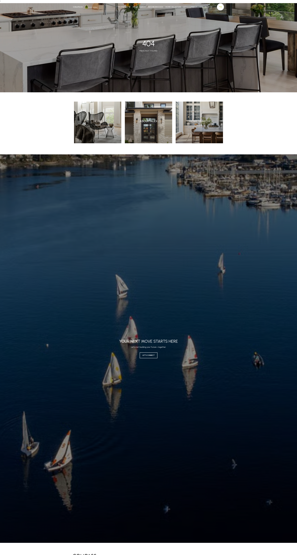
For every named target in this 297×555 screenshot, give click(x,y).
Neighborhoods (155, 7)
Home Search (139, 7)
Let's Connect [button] (148, 355)
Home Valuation (173, 7)
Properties (123, 7)
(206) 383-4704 (205, 7)
